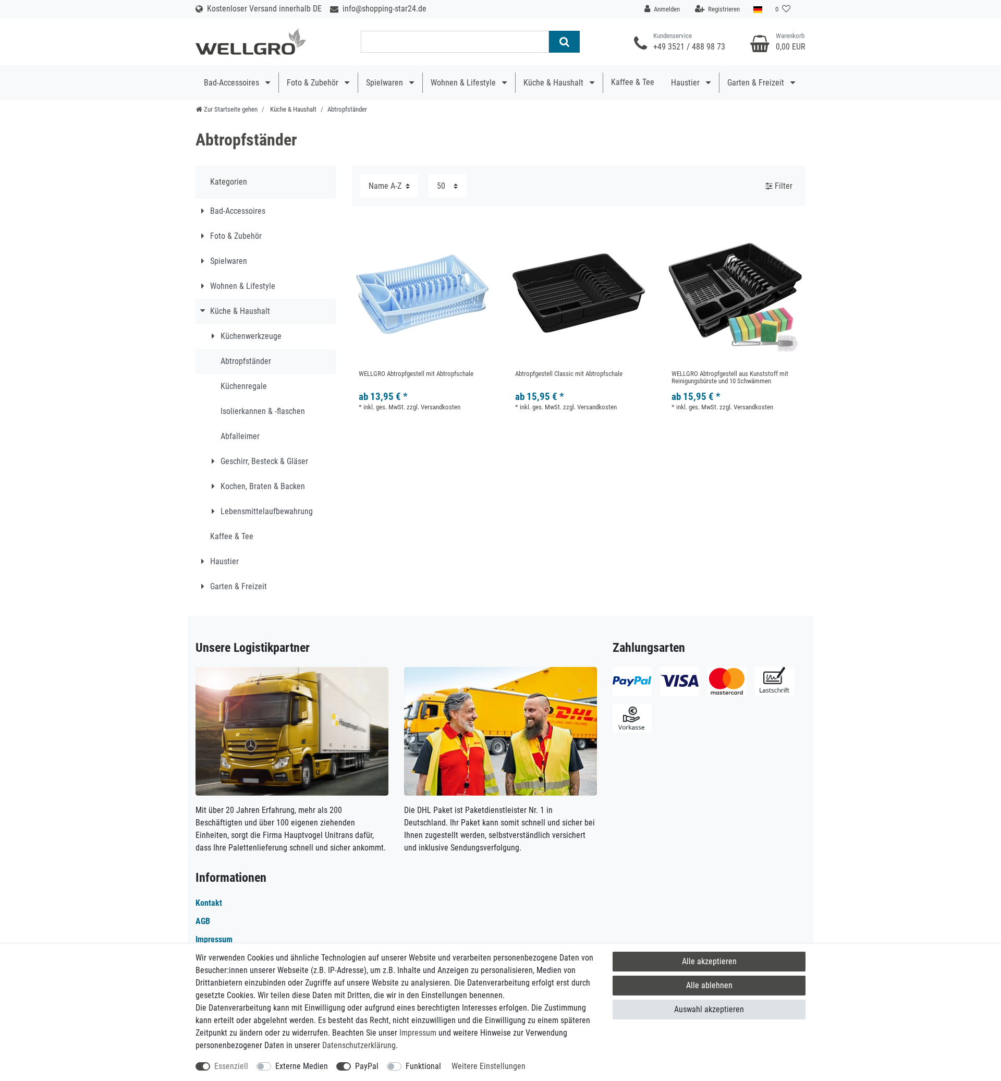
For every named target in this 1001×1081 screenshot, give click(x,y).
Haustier (686, 83)
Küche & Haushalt (554, 83)
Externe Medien (301, 1066)
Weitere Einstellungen (488, 1066)
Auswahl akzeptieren (709, 1009)
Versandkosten (440, 407)
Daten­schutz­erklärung (359, 1045)
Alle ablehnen (709, 985)
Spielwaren (385, 83)
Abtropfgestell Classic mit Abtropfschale (568, 374)
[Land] (758, 9)
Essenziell (231, 1066)
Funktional (423, 1066)
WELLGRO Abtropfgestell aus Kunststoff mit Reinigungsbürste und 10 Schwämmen (730, 377)
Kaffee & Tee (632, 82)
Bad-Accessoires (232, 83)
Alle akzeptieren (709, 961)
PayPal (367, 1066)
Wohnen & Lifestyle (464, 83)
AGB (203, 921)
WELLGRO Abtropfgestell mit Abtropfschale (416, 374)
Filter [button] (783, 186)
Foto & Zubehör (313, 83)
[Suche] (564, 42)
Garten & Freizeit (756, 83)
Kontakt (209, 903)
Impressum (417, 1033)
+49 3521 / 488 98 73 (689, 47)
